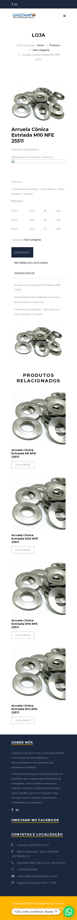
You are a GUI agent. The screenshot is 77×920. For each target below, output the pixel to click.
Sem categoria (41, 49)
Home (40, 45)
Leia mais (23, 464)
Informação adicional (31, 262)
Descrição (22, 252)
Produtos (54, 45)
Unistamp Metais (43, 903)
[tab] (21, 252)
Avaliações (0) (24, 273)
